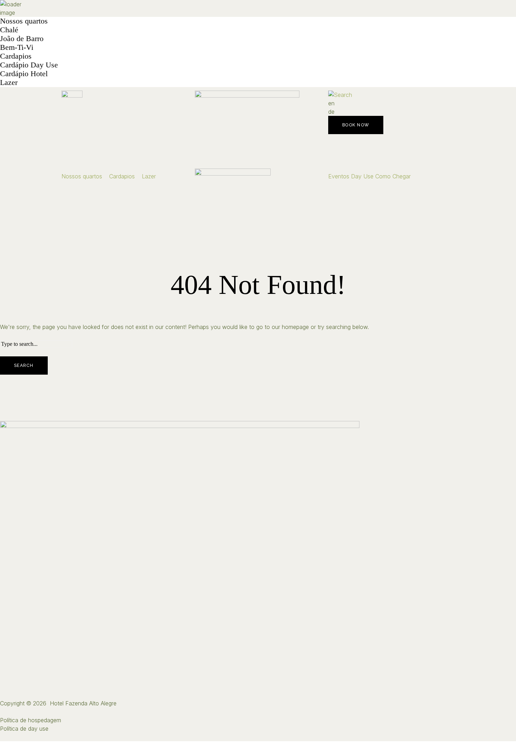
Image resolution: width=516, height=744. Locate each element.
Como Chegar (393, 176)
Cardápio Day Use (29, 64)
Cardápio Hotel (24, 73)
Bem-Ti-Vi (16, 47)
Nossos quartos (24, 21)
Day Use (362, 176)
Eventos (338, 176)
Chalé (9, 29)
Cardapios (16, 56)
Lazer (9, 82)
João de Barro (22, 38)
